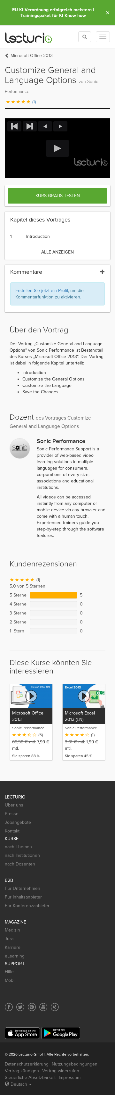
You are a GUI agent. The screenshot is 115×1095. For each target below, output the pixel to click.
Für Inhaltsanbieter (23, 897)
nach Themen (18, 846)
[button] (57, 113)
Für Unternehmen (22, 888)
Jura (9, 938)
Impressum (69, 1077)
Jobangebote (18, 822)
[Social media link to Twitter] (20, 1007)
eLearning (15, 956)
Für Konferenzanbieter (27, 905)
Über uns (14, 805)
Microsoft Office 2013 (32, 55)
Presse (12, 813)
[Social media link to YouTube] (43, 1007)
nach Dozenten (20, 864)
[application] (57, 148)
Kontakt (12, 831)
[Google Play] (60, 1033)
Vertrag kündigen (22, 1071)
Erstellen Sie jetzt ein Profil (41, 290)
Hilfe (9, 971)
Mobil (10, 980)
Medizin (12, 930)
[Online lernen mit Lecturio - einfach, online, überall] (28, 37)
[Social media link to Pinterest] (32, 1007)
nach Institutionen (22, 855)
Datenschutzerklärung (27, 1064)
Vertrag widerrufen (60, 1071)
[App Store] (22, 1033)
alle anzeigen (57, 252)
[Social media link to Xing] (55, 1007)
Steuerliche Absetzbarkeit (30, 1077)
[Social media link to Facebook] (9, 1007)
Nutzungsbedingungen (74, 1064)
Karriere (12, 947)
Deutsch (18, 1084)
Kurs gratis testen (57, 195)
